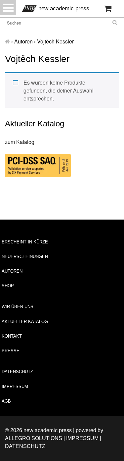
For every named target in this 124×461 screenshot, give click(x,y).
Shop (8, 285)
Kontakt (12, 336)
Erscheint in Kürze (25, 241)
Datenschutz (17, 371)
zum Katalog (19, 142)
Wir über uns (17, 306)
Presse (11, 350)
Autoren (12, 271)
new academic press (63, 8)
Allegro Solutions (33, 438)
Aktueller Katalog (25, 321)
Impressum (15, 386)
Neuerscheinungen (25, 256)
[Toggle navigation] (8, 7)
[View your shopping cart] (108, 8)
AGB (6, 401)
